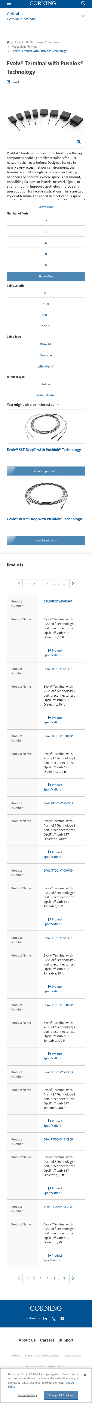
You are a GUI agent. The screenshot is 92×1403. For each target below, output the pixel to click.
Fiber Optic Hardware (29, 42)
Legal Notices (72, 1356)
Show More (46, 207)
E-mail (15, 82)
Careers (47, 1340)
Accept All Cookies (61, 1395)
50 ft (46, 304)
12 (46, 265)
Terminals (54, 42)
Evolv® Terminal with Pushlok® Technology (39, 51)
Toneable (46, 355)
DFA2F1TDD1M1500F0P (58, 1072)
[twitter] (53, 1318)
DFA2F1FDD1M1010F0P (58, 601)
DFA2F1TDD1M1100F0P (58, 1005)
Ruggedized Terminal (25, 46)
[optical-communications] (43, 3)
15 (63, 584)
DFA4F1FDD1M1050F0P (58, 1207)
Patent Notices (35, 1366)
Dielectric (46, 344)
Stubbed (46, 384)
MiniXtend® (46, 366)
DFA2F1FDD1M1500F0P (58, 803)
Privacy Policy (57, 1366)
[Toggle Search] (83, 4)
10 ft (46, 293)
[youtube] (62, 1318)
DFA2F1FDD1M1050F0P (58, 669)
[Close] (85, 1375)
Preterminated (46, 395)
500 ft (46, 326)
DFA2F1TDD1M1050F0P (58, 938)
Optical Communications (21, 16)
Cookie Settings (27, 1395)
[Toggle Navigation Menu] (9, 3)
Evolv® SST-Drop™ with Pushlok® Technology (44, 449)
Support (66, 1340)
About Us (27, 1340)
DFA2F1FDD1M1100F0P (58, 736)
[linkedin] (45, 1318)
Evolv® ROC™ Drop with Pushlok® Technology (44, 519)
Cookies (16, 1356)
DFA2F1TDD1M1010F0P (58, 870)
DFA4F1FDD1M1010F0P (58, 1139)
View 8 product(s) (46, 540)
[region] (46, 1385)
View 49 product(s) (46, 471)
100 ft (46, 315)
